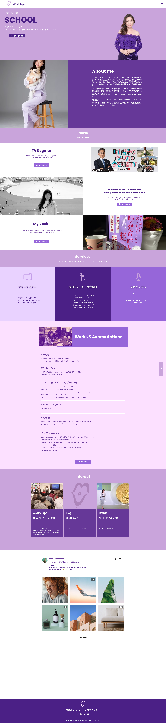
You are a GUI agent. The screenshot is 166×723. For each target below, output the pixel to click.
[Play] (134, 293)
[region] (47, 515)
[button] (162, 3)
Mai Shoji (19, 4)
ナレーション (49, 157)
